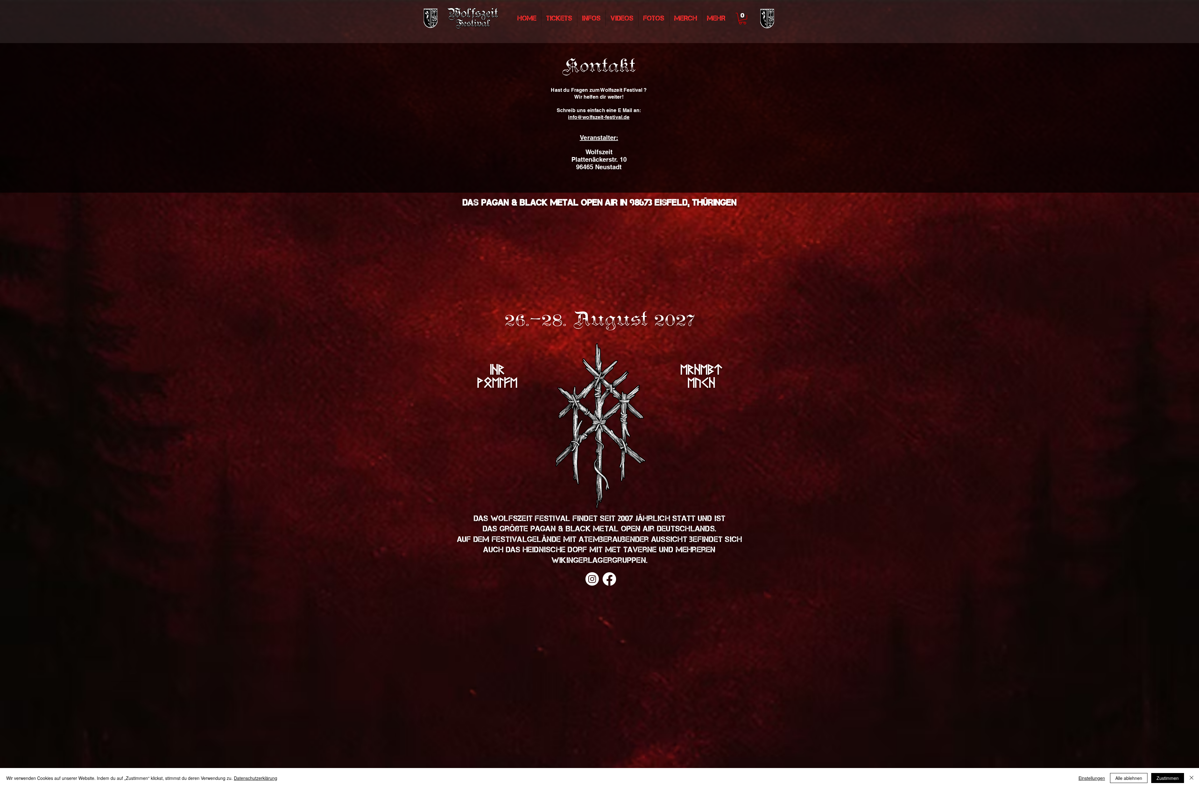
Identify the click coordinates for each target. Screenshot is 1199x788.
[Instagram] (592, 579)
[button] (742, 18)
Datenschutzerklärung (255, 778)
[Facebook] (609, 579)
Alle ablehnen (1128, 778)
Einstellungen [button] (1091, 778)
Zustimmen (1168, 778)
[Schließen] (1191, 778)
